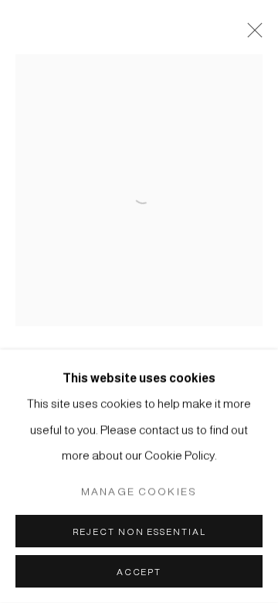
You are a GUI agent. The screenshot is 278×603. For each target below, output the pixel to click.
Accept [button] (139, 572)
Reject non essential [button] (139, 531)
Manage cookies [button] (139, 491)
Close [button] (251, 34)
